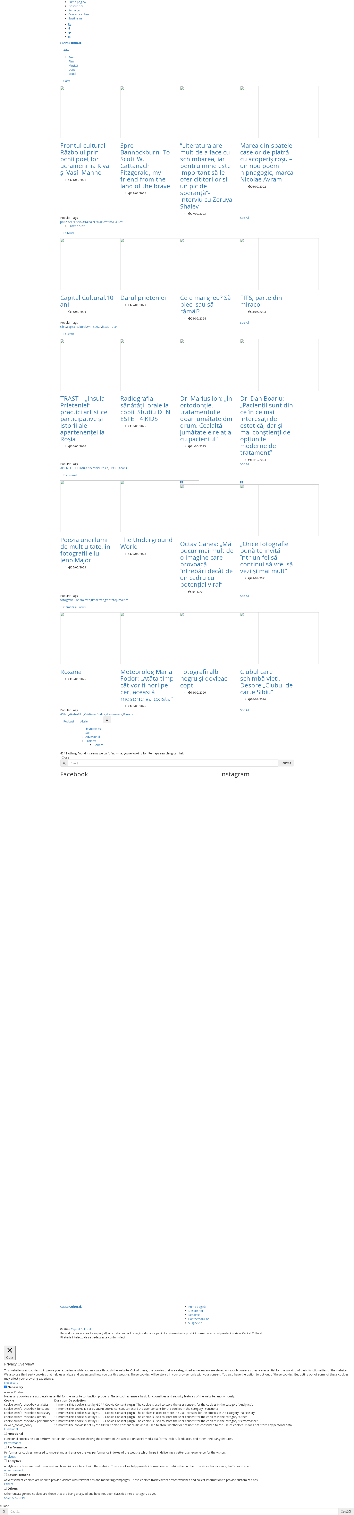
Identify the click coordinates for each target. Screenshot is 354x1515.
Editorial (68, 233)
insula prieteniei (89, 468)
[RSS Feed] (69, 24)
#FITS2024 (94, 327)
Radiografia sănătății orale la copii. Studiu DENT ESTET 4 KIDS (147, 408)
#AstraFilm (76, 714)
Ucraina (87, 222)
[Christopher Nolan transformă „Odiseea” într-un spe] (247, 1123)
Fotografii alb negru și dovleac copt (203, 678)
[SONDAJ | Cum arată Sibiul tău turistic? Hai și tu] (228, 1134)
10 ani (114, 327)
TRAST (113, 468)
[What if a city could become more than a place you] (285, 907)
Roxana (71, 671)
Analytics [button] (10, 1456)
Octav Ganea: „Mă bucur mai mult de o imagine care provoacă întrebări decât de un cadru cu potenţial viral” (207, 564)
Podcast (68, 721)
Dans (71, 69)
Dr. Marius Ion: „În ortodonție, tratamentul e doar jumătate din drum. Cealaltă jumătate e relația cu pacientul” (206, 418)
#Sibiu (64, 714)
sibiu (63, 327)
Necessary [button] (11, 1383)
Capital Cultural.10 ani (86, 300)
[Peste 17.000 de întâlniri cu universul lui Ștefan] (228, 876)
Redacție (74, 10)
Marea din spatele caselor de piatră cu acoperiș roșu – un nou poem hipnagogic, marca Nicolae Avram (266, 162)
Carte (66, 81)
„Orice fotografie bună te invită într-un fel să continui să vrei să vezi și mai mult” (266, 557)
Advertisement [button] (13, 1470)
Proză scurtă (76, 226)
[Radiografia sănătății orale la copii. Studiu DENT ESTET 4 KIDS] (159, 364)
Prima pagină (77, 2)
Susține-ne (75, 18)
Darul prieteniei (143, 297)
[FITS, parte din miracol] (279, 264)
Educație (69, 334)
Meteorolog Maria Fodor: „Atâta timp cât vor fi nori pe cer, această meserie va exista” (147, 685)
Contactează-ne (79, 14)
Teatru (72, 57)
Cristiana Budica (95, 714)
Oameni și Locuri (74, 607)
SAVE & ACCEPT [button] (15, 1498)
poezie (64, 222)
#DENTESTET (69, 468)
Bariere (98, 745)
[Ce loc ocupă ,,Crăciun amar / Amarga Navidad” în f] (266, 892)
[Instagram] (69, 37)
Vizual (72, 74)
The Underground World (146, 543)
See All (244, 218)
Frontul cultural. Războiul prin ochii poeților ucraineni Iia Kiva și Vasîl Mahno (84, 159)
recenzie (75, 222)
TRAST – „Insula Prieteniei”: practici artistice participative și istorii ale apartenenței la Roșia (83, 418)
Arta (66, 50)
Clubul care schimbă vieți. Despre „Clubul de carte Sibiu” (266, 681)
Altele (84, 721)
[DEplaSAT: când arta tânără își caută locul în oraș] (247, 869)
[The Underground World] (159, 506)
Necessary (15, 1387)
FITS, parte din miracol (261, 300)
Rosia (104, 468)
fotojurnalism (119, 600)
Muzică (73, 65)
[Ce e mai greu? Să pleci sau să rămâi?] (219, 264)
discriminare (114, 714)
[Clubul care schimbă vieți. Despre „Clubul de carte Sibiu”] (279, 638)
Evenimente (93, 728)
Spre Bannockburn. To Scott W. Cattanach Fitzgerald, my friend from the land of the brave (145, 165)
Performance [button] (13, 1443)
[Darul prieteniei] (159, 264)
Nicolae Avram (102, 222)
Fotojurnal (70, 475)
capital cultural (76, 327)
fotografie (67, 600)
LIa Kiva (118, 222)
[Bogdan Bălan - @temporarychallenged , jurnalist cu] (266, 1130)
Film (71, 61)
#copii (123, 468)
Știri (87, 733)
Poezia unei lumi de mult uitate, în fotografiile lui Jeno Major (85, 549)
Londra (79, 600)
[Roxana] (99, 638)
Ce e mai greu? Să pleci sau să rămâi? (205, 304)
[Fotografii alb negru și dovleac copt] (219, 638)
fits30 (105, 327)
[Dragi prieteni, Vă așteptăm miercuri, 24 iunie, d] (285, 1167)
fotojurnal (91, 600)
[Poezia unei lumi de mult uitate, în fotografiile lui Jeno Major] (99, 506)
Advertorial (92, 737)
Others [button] (8, 1484)
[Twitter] (69, 33)
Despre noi (75, 6)
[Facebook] (69, 29)
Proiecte (90, 741)
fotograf (104, 600)
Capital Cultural (81, 1329)
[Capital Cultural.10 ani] (99, 264)
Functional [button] (11, 1429)
